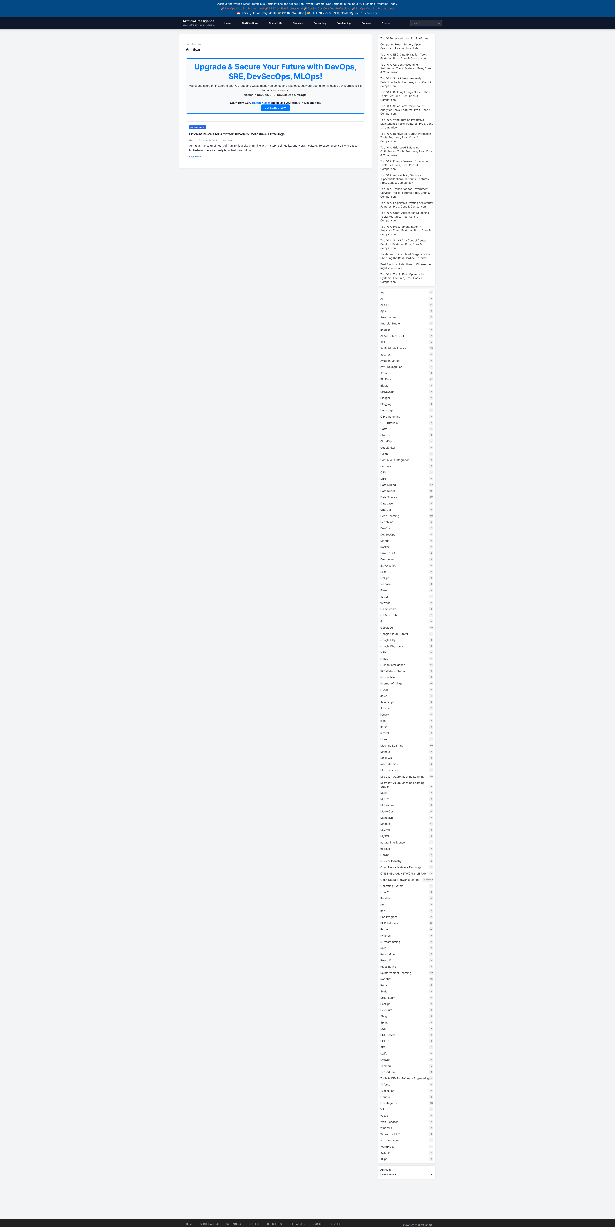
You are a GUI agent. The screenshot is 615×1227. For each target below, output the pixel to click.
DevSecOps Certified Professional (329, 8)
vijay (191, 140)
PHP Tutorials (389, 923)
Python (384, 929)
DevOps (385, 528)
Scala (383, 991)
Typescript (387, 1090)
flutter (384, 596)
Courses (385, 466)
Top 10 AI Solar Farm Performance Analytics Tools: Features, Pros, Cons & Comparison (405, 109)
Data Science (388, 497)
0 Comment (228, 140)
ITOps (384, 689)
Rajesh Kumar (261, 102)
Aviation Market (390, 360)
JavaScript (387, 702)
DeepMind (387, 522)
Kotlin (383, 727)
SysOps (385, 1059)
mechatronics (389, 764)
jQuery (384, 714)
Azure (384, 373)
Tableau (385, 1066)
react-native (388, 966)
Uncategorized (197, 127)
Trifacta (385, 1084)
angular (385, 329)
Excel (383, 571)
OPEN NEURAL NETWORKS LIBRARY (404, 873)
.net (382, 292)
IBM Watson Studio (392, 671)
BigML (384, 385)
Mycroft (385, 830)
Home (188, 44)
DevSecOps (387, 534)
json (383, 720)
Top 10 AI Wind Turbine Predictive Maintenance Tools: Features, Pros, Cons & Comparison (406, 123)
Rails (383, 948)
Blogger (385, 398)
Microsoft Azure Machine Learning (402, 776)
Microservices (389, 770)
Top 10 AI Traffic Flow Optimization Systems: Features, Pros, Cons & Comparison (402, 278)
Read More (244, 150)
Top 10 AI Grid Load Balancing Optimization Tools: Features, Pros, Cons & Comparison (406, 151)
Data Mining (388, 485)
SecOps (385, 1004)
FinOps (384, 578)
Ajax (383, 311)
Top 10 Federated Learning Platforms (404, 38)
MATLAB (386, 758)
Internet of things (391, 683)
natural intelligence (392, 842)
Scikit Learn (387, 997)
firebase (385, 584)
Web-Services (389, 1121)
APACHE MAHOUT (392, 335)
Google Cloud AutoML (394, 633)
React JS (386, 960)
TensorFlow (387, 1072)
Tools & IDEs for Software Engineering (404, 1078)
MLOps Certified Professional (375, 8)
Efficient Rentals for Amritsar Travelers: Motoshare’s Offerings (236, 134)
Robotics (386, 979)
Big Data (385, 379)
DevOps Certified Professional (244, 8)
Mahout (385, 751)
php (382, 910)
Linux (383, 739)
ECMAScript (388, 565)
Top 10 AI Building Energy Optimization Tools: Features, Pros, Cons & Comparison (405, 96)
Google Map (388, 640)
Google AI (386, 627)
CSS (383, 472)
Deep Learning (389, 516)
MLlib (383, 792)
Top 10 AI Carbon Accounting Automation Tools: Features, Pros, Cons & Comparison (405, 68)
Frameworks (388, 609)
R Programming (390, 941)
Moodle (385, 823)
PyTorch (385, 935)
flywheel (385, 602)
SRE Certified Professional (286, 8)
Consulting (274, 1224)
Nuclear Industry (391, 861)
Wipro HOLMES (390, 1134)
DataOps (386, 509)
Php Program (388, 917)
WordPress (387, 1146)
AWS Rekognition (391, 366)
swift (383, 1053)
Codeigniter (387, 447)
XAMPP (385, 1153)
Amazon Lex (388, 317)
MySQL (385, 836)
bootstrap (386, 410)
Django (384, 540)
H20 (383, 652)
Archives (385, 1169)
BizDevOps (387, 391)
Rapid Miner (388, 954)
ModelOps (387, 811)
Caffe (383, 429)
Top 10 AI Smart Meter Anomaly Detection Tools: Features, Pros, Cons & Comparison (405, 82)
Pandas (385, 898)
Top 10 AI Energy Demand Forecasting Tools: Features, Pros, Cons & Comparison (404, 165)
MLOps (385, 799)
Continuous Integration (395, 460)
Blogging (385, 404)
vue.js (384, 1115)
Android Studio (390, 323)
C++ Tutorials (389, 422)
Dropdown (387, 559)
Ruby (383, 985)
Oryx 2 (384, 892)
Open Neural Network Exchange (401, 867)
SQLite (384, 1041)
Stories (335, 1224)
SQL (383, 1028)
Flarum (384, 590)
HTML (384, 658)
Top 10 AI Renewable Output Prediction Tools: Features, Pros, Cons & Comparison (405, 137)
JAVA (383, 696)
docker (384, 547)
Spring (384, 1022)
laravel (384, 733)
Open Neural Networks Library (399, 879)
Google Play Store (391, 646)
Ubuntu (385, 1097)
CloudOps (386, 441)
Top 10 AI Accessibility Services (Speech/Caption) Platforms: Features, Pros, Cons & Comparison (405, 179)
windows (386, 1128)
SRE (382, 1047)
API (382, 342)
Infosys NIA (387, 677)
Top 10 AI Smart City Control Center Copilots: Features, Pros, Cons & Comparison (403, 244)
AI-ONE (385, 305)
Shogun (385, 1016)
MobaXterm (387, 805)
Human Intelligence (392, 665)
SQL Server (387, 1035)
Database (386, 503)
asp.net (385, 354)
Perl (382, 904)
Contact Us (233, 1224)
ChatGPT (386, 435)
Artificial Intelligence (198, 21)
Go (382, 621)
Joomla (385, 708)
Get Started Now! (275, 107)
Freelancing (297, 1224)
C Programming (390, 416)
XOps (383, 1159)
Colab (384, 454)
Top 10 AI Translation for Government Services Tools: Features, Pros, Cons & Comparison (405, 192)
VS (382, 1109)
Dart (383, 478)
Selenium (386, 1010)
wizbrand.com (389, 1140)
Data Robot (387, 491)
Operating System (391, 885)
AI (381, 298)
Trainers (254, 1224)
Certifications (209, 1224)
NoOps (384, 854)
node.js (385, 848)
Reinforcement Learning (395, 973)
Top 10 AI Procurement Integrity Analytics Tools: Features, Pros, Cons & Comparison (405, 230)
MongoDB (386, 817)
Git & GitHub (388, 615)
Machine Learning (391, 745)
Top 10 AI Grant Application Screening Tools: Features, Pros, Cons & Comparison (404, 216)
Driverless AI (388, 553)
